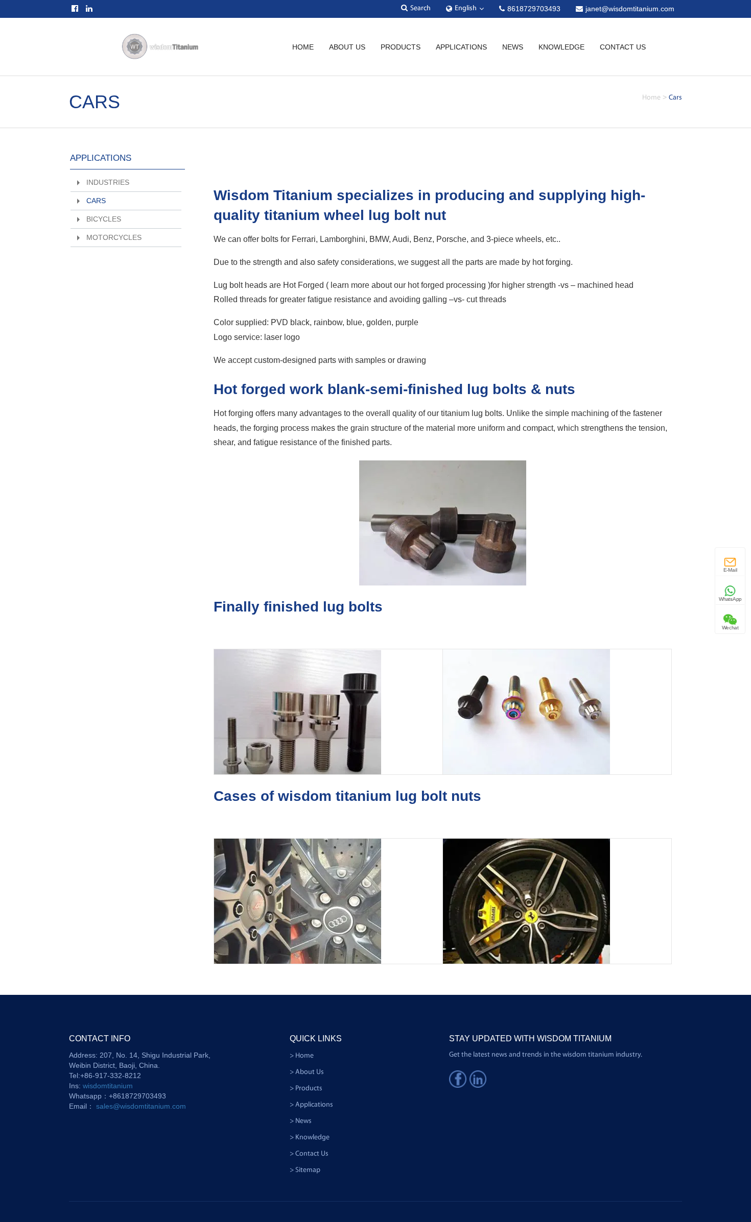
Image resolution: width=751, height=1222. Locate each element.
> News (301, 1121)
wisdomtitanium (108, 1086)
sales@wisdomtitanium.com (141, 1106)
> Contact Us (309, 1154)
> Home (302, 1056)
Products (400, 47)
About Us (347, 47)
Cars (96, 201)
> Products (306, 1088)
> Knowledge (310, 1137)
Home (303, 47)
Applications (100, 158)
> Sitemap (305, 1170)
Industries (107, 182)
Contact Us (623, 47)
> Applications (311, 1105)
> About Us (307, 1072)
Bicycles (103, 219)
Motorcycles (114, 237)
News (512, 47)
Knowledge (561, 47)
